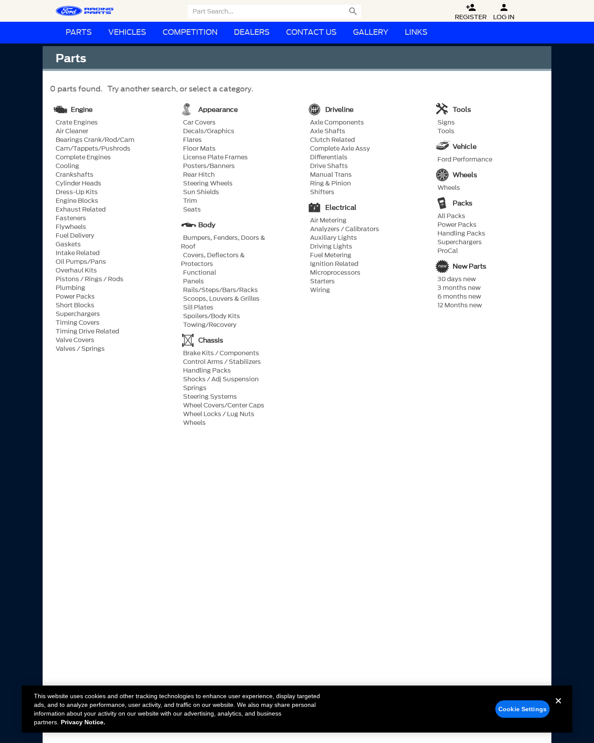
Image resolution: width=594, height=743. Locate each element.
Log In (503, 12)
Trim (190, 201)
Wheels (194, 423)
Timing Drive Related (87, 331)
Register (471, 12)
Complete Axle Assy (340, 149)
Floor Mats (199, 149)
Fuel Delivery (75, 236)
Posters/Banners (209, 166)
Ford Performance (464, 159)
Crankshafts (74, 175)
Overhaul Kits (76, 270)
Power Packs (75, 296)
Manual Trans (331, 175)
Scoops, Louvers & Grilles (221, 299)
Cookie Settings (522, 709)
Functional (199, 273)
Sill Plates (198, 307)
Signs (446, 122)
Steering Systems (210, 397)
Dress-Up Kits (77, 192)
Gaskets (68, 244)
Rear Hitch (199, 175)
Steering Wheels (208, 183)
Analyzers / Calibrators (344, 229)
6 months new (459, 296)
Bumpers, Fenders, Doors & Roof (223, 242)
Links (416, 32)
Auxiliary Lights (333, 238)
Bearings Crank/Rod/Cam (95, 140)
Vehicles (127, 32)
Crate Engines (77, 122)
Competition (190, 32)
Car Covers (199, 122)
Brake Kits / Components (221, 353)
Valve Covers (75, 340)
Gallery (370, 32)
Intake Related (78, 253)
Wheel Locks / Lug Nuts (218, 414)
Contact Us (311, 32)
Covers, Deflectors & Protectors (213, 260)
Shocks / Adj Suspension (221, 379)
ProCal (447, 251)
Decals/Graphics (208, 131)
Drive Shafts (329, 166)
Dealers (252, 32)
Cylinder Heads (78, 183)
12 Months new (459, 305)
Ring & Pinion (330, 183)
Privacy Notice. (83, 722)
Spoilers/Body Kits (211, 316)
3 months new (459, 288)
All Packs (451, 216)
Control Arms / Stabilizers (222, 362)
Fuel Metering (330, 255)
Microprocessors (335, 273)
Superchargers (78, 314)
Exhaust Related (81, 209)
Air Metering (328, 220)
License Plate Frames (215, 157)
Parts (79, 32)
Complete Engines (83, 157)
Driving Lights (331, 246)
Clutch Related (332, 140)
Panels (193, 281)
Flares (192, 140)
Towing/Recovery (210, 325)
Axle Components (337, 122)
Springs (195, 388)
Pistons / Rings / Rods (89, 279)
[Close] (558, 707)
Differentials (328, 157)
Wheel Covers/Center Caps (223, 405)
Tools (445, 131)
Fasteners (71, 218)
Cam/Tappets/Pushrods (93, 149)
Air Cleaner (72, 131)
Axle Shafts (327, 131)
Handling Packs (207, 370)
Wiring (320, 290)
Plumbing (70, 288)
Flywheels (71, 227)
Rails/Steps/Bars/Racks (220, 290)
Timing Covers (78, 323)
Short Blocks (75, 305)
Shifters (322, 192)
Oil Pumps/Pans (81, 262)
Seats (192, 209)
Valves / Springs (80, 349)
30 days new (456, 279)
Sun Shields (201, 192)
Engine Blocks (77, 201)
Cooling (67, 166)
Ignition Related (334, 264)
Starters (322, 281)
